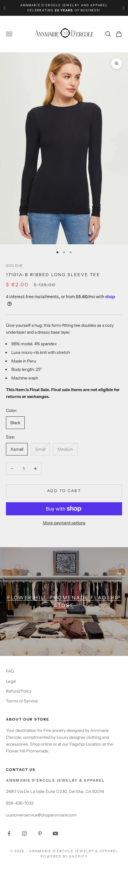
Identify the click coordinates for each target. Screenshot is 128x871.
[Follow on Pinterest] (40, 833)
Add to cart (64, 490)
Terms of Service (22, 701)
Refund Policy (19, 691)
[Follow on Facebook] (9, 833)
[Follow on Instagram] (24, 833)
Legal (11, 681)
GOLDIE (14, 265)
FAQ (10, 671)
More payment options (64, 522)
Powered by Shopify (64, 856)
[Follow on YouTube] (55, 833)
